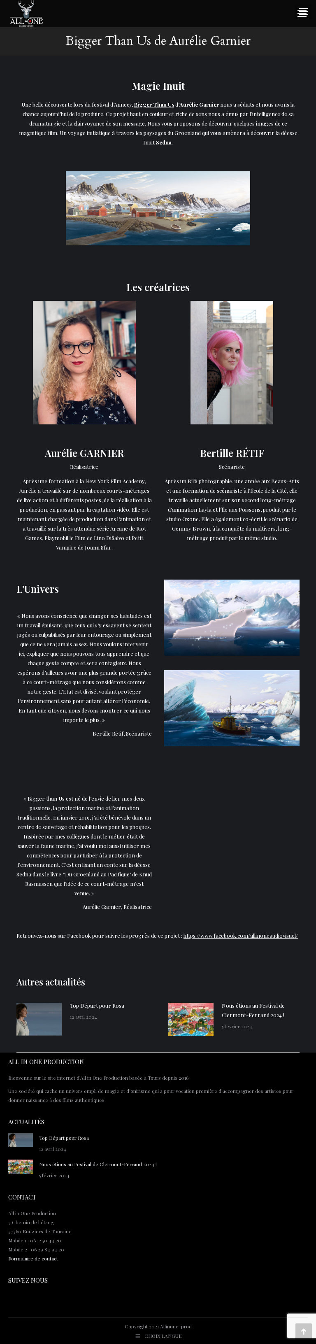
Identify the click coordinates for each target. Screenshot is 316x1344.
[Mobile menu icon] (302, 13)
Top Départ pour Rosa (97, 1005)
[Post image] (39, 1019)
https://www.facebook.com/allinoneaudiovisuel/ (241, 935)
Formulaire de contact (33, 1258)
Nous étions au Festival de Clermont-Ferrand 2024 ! (253, 1010)
